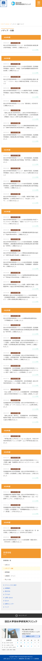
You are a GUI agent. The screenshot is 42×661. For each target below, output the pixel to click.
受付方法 (7, 591)
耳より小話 (8, 579)
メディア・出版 (9, 568)
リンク (7, 607)
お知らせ (7, 564)
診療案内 (7, 588)
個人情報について (29, 658)
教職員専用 (21, 658)
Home (2, 24)
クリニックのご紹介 (11, 585)
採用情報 (36, 658)
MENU (38, 4)
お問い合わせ (9, 597)
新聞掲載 (7, 572)
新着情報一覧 (8, 24)
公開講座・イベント (10, 576)
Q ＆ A (7, 600)
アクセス (7, 594)
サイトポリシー (14, 658)
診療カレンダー (9, 604)
